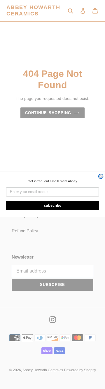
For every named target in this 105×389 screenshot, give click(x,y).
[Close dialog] (101, 176)
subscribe (53, 205)
